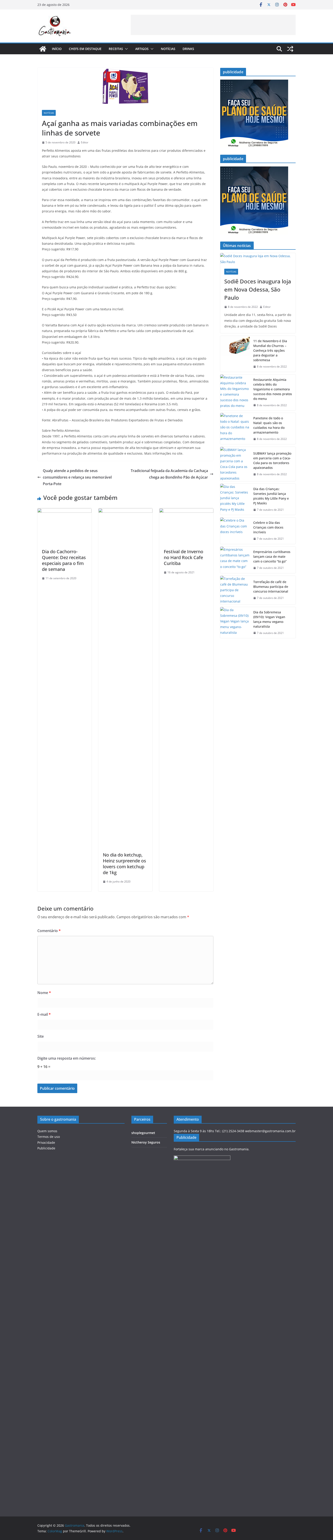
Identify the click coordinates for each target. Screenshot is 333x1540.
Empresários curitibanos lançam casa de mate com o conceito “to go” (271, 556)
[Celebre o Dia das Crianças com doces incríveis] (235, 530)
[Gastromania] (42, 48)
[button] (125, 49)
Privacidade (46, 1142)
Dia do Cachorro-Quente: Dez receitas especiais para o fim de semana (64, 560)
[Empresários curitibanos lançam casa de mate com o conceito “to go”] (235, 560)
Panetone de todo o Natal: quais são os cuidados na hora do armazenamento (269, 425)
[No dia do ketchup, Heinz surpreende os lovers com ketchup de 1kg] (125, 511)
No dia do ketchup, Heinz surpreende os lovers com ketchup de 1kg (124, 864)
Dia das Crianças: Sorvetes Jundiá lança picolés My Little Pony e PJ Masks (271, 496)
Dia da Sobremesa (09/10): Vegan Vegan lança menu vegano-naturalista (269, 619)
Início (57, 49)
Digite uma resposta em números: (66, 1058)
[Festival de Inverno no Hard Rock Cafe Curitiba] (186, 511)
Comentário (49, 930)
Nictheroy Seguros (145, 1142)
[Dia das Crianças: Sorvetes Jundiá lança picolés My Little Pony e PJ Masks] (235, 499)
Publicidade (46, 1148)
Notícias (168, 49)
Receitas (116, 49)
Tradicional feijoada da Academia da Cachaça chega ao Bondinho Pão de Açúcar (169, 474)
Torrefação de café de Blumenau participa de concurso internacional (270, 586)
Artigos (142, 49)
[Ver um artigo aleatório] (290, 48)
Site (40, 1036)
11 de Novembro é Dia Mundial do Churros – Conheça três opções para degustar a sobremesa (270, 350)
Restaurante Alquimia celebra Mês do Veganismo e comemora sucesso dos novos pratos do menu (272, 389)
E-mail (44, 1014)
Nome (44, 992)
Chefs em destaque (85, 49)
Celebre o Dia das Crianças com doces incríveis (268, 527)
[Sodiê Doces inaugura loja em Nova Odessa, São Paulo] (258, 258)
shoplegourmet (143, 1133)
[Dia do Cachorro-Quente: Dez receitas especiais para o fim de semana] (64, 511)
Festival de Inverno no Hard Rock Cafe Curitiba (183, 557)
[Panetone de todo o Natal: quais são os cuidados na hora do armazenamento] (235, 428)
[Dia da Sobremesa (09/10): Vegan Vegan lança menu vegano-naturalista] (235, 622)
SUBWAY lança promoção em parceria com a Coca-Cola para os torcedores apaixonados (272, 460)
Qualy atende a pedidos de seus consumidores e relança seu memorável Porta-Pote (77, 477)
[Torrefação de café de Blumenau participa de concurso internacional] (235, 590)
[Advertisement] (213, 25)
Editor (84, 142)
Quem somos (47, 1131)
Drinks (188, 49)
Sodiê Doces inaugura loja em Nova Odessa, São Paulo (257, 289)
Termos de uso (48, 1136)
